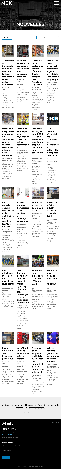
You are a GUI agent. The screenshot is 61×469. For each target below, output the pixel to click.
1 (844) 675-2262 (7, 434)
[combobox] (47, 37)
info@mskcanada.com (8, 432)
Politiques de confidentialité (36, 466)
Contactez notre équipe (30, 413)
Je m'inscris (6, 457)
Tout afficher (7, 38)
